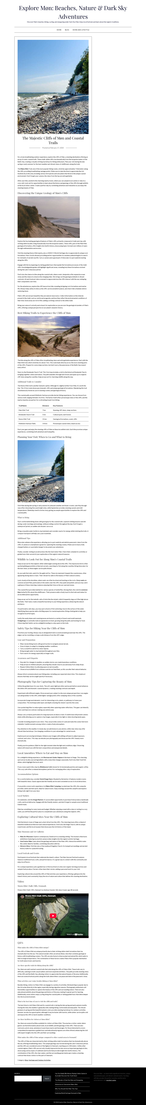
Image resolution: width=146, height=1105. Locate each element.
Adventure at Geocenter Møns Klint (66, 1084)
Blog (67, 30)
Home (59, 30)
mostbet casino (111, 1080)
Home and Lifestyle (81, 30)
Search (17, 1073)
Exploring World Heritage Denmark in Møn (68, 1093)
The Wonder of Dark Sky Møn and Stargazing (69, 1080)
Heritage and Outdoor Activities (40, 1060)
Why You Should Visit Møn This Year (66, 1089)
